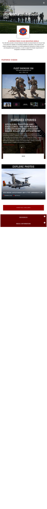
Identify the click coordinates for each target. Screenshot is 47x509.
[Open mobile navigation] (44, 3)
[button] (23, 86)
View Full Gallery (23, 207)
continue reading (9, 145)
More (23, 156)
